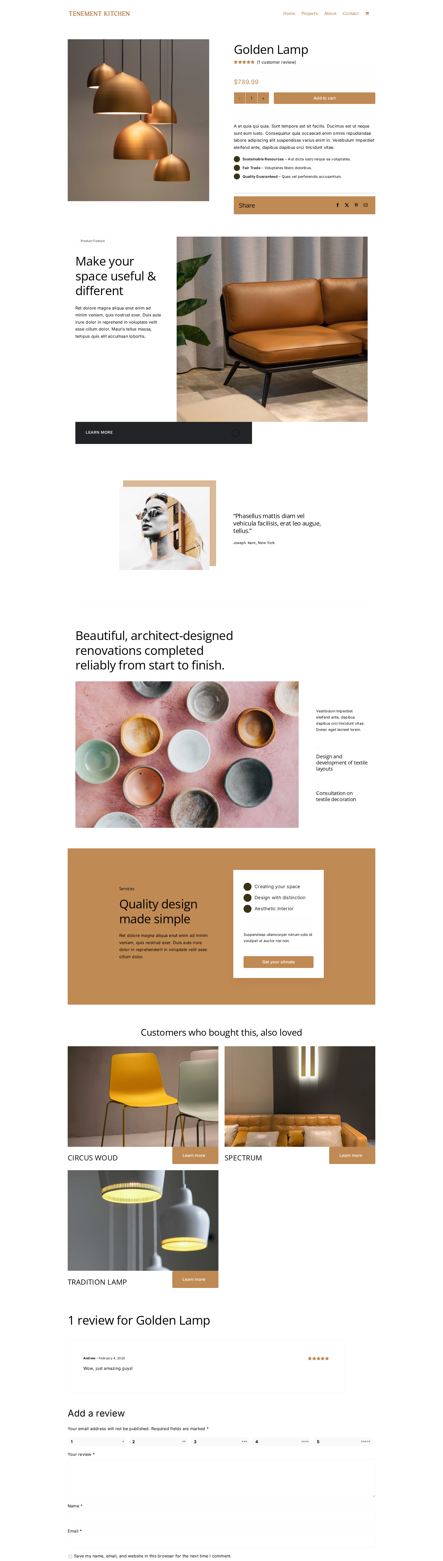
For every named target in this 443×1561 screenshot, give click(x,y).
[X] (346, 205)
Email (75, 1531)
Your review (81, 1454)
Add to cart (325, 98)
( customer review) (276, 62)
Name (75, 1505)
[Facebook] (337, 205)
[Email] (365, 205)
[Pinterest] (356, 205)
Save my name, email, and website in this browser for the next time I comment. (152, 1555)
